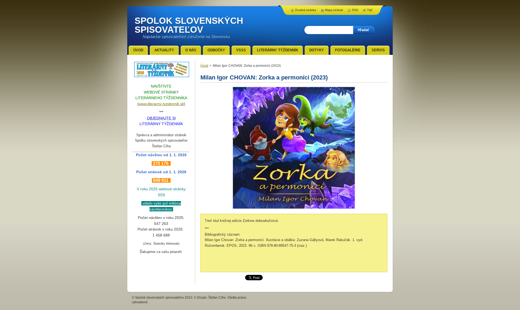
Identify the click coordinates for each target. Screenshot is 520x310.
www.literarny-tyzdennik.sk (161, 104)
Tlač (370, 10)
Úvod (204, 65)
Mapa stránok (334, 10)
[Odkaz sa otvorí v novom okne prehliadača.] (293, 209)
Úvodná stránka (305, 10)
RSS (355, 10)
